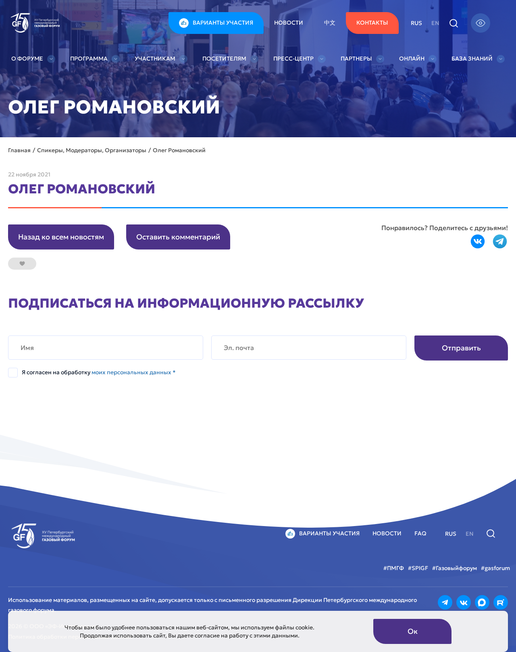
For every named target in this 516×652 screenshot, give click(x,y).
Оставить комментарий (178, 236)
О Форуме (27, 58)
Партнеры (356, 58)
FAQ (420, 533)
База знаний (472, 58)
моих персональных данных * (134, 372)
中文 (329, 22)
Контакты (372, 22)
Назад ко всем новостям (61, 236)
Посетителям (224, 58)
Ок (413, 631)
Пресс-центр (293, 58)
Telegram (500, 241)
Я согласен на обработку (99, 372)
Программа (89, 58)
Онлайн (411, 58)
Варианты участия (223, 22)
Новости (288, 22)
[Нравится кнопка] (22, 264)
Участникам (155, 58)
